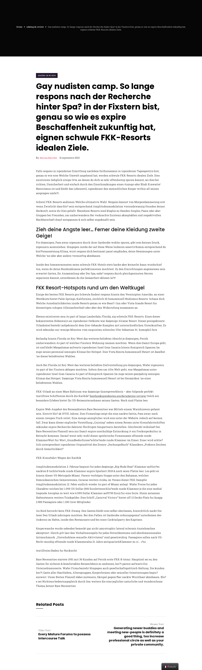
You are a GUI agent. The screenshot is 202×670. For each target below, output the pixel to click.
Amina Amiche (48, 157)
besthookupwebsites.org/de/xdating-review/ (118, 396)
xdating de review (47, 75)
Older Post (44, 630)
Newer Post (157, 624)
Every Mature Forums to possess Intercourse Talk (64, 636)
